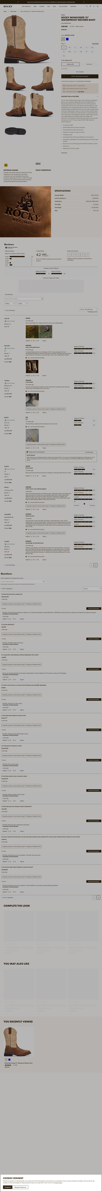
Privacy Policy (58, 1182)
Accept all (7, 1187)
